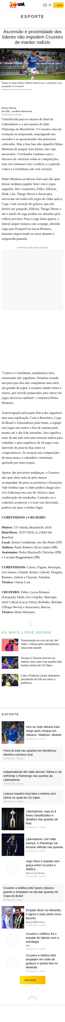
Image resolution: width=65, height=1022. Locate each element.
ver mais (30, 980)
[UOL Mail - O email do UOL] (45, 5)
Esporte (32, 16)
